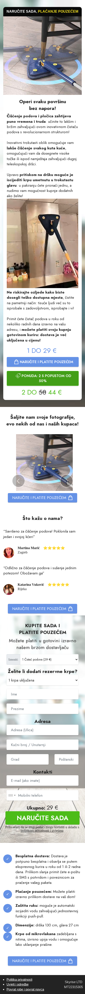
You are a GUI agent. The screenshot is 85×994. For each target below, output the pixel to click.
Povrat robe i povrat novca (25, 989)
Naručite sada (42, 818)
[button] (18, 480)
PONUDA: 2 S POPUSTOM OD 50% (46, 378)
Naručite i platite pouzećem (46, 361)
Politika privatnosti (19, 979)
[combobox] (12, 795)
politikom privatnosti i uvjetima (42, 830)
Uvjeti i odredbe (18, 984)
